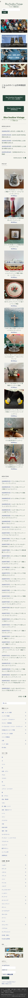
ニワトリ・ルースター (7, 788)
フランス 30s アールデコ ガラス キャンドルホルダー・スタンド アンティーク (14, 357)
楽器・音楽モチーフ (7, 809)
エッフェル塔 (5, 852)
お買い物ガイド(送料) (15, 989)
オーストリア (5, 900)
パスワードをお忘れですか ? (9, 982)
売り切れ (4, 747)
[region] (14, 26)
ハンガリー (4, 893)
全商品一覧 (21, 696)
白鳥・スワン (5, 771)
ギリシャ (4, 907)
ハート (3, 813)
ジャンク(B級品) (6, 737)
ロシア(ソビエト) (6, 931)
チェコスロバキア (6, 889)
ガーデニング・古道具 (7, 733)
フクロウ (4, 778)
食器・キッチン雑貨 (7, 712)
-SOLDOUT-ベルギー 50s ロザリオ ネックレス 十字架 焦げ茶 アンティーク (14, 682)
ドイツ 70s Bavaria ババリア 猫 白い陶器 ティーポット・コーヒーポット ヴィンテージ (14, 191)
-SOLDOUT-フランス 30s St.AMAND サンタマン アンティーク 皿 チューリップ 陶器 (14, 302)
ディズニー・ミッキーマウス (9, 838)
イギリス (4, 872)
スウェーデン (5, 924)
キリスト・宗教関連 (7, 723)
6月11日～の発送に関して (17, 131)
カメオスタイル (5, 834)
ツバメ (3, 764)
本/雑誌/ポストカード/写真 (8, 730)
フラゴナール (5, 841)
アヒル (3, 774)
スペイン (4, 917)
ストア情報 (7, 989)
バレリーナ (4, 845)
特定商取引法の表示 (7, 990)
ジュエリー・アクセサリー (8, 719)
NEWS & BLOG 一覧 (19, 158)
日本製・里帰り (5, 935)
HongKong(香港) (6, 938)
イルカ (3, 785)
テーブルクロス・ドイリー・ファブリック (12, 726)
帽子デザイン (5, 848)
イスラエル (4, 928)
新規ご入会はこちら (7, 983)
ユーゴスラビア (5, 910)
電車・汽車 (4, 831)
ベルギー (4, 865)
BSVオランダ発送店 (9, 992)
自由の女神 (4, 827)
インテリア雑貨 (5, 716)
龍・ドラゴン (5, 795)
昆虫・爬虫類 (5, 799)
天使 (3, 824)
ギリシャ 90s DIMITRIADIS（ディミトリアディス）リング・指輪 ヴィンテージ (14, 650)
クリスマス (4, 820)
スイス (3, 921)
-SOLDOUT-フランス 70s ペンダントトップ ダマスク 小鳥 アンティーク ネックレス (14, 657)
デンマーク (4, 896)
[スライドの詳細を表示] (14, 26)
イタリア (4, 886)
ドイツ (3, 879)
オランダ (4, 868)
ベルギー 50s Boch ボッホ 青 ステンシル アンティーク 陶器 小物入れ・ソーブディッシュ (14, 273)
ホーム (2, 989)
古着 (3, 740)
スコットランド (5, 903)
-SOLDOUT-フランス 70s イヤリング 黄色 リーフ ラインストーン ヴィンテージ (14, 412)
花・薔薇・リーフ (6, 806)
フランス (4, 875)
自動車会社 (4, 855)
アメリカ (4, 882)
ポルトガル (4, 914)
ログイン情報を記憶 (8, 974)
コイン (3, 816)
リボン (3, 803)
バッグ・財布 (5, 744)
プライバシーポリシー (17, 990)
